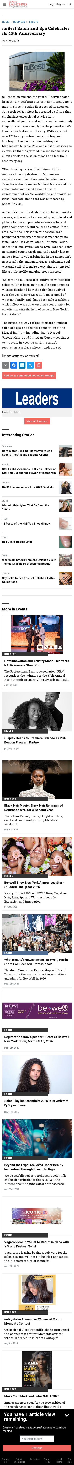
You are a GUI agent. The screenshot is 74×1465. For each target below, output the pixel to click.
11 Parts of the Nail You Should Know (26, 523)
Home (5, 22)
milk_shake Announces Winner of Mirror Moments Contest (33, 1321)
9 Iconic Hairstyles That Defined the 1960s (25, 507)
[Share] (13, 365)
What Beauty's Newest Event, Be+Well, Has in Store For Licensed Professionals (36, 962)
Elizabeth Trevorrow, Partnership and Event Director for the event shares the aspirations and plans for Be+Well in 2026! (35, 974)
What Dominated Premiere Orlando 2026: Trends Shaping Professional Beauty (29, 561)
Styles (5, 501)
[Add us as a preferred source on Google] (38, 365)
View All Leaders (37, 421)
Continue (37, 1448)
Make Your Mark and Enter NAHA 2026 (31, 1396)
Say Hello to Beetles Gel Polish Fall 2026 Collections (28, 580)
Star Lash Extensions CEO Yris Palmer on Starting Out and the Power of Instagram (29, 471)
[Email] (5, 365)
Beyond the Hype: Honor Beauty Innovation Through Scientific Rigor (33, 1167)
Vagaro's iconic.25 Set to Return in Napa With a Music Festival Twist (36, 1244)
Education (7, 446)
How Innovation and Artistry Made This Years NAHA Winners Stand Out (36, 663)
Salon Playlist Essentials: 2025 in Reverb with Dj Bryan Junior (36, 1103)
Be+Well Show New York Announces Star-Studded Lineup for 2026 (34, 885)
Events (33, 22)
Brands (5, 464)
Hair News (10, 654)
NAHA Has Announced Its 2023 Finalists (28, 487)
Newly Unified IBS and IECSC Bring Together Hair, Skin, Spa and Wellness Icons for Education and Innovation (35, 897)
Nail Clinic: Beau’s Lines (17, 541)
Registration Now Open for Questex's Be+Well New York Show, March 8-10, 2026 (36, 1039)
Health (5, 519)
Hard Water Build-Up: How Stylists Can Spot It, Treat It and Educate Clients (27, 452)
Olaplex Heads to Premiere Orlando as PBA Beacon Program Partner (35, 740)
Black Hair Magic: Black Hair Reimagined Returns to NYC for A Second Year (33, 808)
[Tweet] (30, 365)
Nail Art (5, 573)
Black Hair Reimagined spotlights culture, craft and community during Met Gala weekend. (33, 820)
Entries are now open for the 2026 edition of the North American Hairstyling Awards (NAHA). (34, 1407)
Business (19, 22)
